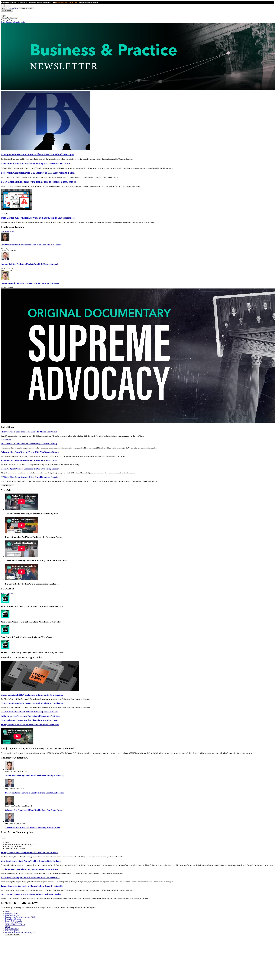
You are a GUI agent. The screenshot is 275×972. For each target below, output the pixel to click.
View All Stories (7, 485)
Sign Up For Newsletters (9, 18)
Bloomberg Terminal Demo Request (40, 2)
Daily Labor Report (11, 929)
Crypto (7, 927)
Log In (4, 16)
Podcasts (10, 8)
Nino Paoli (7, 440)
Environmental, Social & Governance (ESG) (20, 932)
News (4, 8)
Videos (16, 8)
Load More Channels (12, 935)
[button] (14, 2)
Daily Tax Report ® (12, 931)
